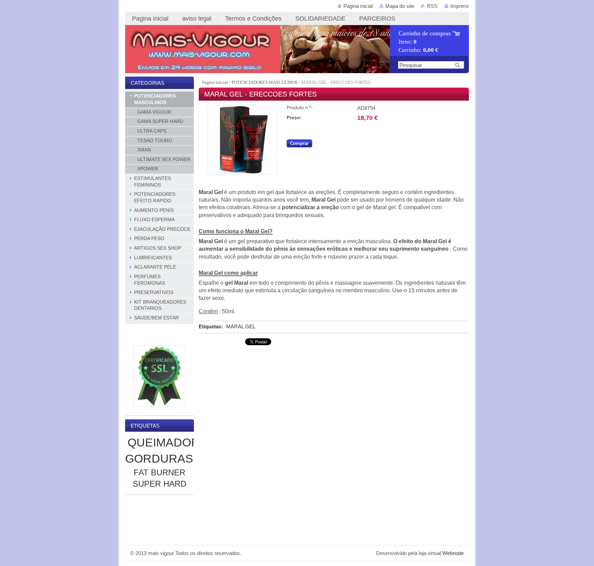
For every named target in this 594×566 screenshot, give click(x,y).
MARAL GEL (240, 326)
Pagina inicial (215, 82)
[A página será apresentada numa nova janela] (242, 173)
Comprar (299, 143)
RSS (432, 6)
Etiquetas (210, 326)
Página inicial (358, 6)
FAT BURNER (159, 472)
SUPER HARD (159, 483)
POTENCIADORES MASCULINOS (264, 82)
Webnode (453, 553)
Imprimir (459, 6)
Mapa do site (399, 6)
